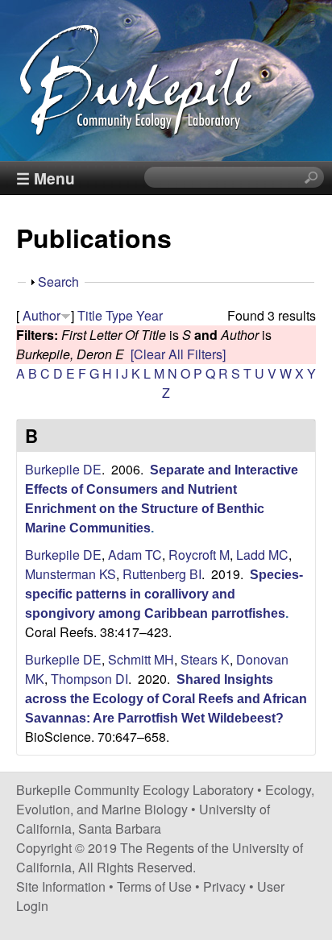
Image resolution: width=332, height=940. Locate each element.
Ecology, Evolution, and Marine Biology (165, 799)
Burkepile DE (63, 469)
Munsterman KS (70, 574)
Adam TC (135, 554)
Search (58, 281)
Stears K (205, 659)
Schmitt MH (141, 659)
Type (119, 315)
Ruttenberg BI (161, 574)
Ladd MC (262, 554)
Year (149, 315)
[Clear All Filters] (178, 354)
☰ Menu (45, 178)
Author (41, 315)
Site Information (61, 886)
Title (89, 315)
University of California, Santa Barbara (143, 819)
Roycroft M (199, 554)
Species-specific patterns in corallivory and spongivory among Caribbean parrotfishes (164, 594)
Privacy (224, 886)
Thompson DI (89, 678)
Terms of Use (154, 886)
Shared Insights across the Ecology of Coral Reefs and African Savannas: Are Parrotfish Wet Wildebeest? (166, 699)
